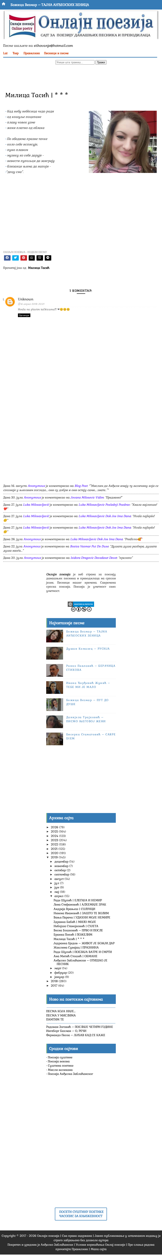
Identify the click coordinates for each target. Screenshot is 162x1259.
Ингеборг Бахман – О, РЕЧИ (66, 1031)
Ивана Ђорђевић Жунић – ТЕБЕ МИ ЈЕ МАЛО (88, 685)
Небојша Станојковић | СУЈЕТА (76, 926)
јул (57, 883)
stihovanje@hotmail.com (53, 45)
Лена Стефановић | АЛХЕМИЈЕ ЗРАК (80, 904)
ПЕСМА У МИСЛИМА (61, 1015)
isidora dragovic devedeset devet (93, 558)
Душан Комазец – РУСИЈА (88, 648)
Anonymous (36, 486)
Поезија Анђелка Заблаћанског (70, 1074)
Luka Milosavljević (36, 505)
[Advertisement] (78, 77)
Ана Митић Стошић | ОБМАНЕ (75, 956)
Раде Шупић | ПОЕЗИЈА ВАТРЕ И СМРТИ (83, 952)
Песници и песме (56, 53)
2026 (55, 827)
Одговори (24, 315)
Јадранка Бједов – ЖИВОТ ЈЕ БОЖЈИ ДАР (84, 943)
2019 (55, 857)
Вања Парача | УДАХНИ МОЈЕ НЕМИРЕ (82, 917)
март (58, 968)
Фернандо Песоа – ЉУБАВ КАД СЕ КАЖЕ (75, 1035)
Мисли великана (60, 1070)
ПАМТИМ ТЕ (55, 1019)
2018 (55, 981)
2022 (55, 844)
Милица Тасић (38, 268)
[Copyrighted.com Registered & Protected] (81, 604)
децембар (61, 861)
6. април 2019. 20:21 (32, 303)
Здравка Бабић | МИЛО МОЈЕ (75, 922)
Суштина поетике (60, 1065)
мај (57, 892)
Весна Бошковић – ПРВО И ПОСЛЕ (78, 930)
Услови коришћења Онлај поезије (100, 1245)
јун (57, 887)
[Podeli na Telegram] (48, 258)
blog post (80, 486)
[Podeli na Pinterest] (23, 258)
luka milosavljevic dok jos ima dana (104, 516)
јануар (59, 977)
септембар (62, 874)
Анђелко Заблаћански (57, 1245)
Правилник (32, 53)
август (59, 879)
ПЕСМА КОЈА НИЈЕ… (61, 1011)
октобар (60, 870)
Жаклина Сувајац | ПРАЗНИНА (76, 947)
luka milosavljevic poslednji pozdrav (104, 505)
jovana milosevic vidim (87, 497)
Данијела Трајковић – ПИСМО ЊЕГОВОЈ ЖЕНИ (86, 719)
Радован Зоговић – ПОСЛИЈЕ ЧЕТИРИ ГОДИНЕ (79, 1027)
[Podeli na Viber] (39, 258)
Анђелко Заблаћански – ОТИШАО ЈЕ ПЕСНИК (80, 962)
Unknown (25, 299)
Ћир (16, 53)
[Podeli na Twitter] (15, 258)
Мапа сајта (99, 1249)
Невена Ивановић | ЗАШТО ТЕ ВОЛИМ (81, 913)
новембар (61, 866)
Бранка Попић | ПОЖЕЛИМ (73, 934)
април (59, 896)
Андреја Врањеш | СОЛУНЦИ (74, 909)
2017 (54, 985)
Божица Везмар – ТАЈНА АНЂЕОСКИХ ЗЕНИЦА (50, 5)
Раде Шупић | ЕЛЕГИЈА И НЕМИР (78, 900)
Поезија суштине (60, 1057)
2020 (55, 853)
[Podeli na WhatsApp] (32, 258)
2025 (55, 831)
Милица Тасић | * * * (69, 939)
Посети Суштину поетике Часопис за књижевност (81, 1214)
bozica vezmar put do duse (89, 546)
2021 (54, 849)
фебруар (61, 973)
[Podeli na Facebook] (7, 258)
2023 (55, 840)
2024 (55, 836)
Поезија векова (59, 1061)
